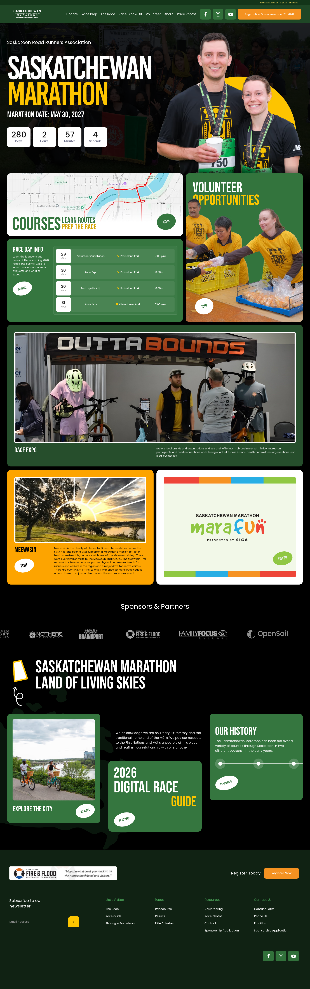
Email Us (260, 923)
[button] (89, 14)
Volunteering (214, 909)
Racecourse (163, 909)
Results (160, 916)
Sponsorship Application (222, 930)
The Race (112, 909)
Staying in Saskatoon (120, 923)
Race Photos (213, 916)
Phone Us (260, 916)
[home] (27, 14)
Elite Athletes (164, 923)
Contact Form (264, 909)
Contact (210, 923)
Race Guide (113, 916)
